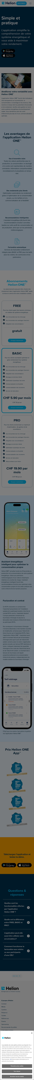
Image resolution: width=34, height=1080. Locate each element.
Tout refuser (17, 1071)
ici (10, 1059)
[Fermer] (32, 1033)
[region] (17, 1055)
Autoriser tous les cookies (17, 1076)
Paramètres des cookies (17, 1066)
